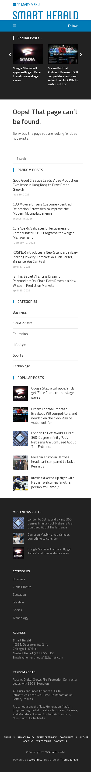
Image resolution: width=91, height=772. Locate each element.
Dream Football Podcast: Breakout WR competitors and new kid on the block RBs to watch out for (63, 76)
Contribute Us (68, 737)
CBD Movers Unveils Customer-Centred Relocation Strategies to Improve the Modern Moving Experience (42, 209)
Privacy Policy (26, 737)
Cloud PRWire (22, 323)
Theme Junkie (69, 759)
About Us (9, 737)
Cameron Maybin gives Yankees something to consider (49, 536)
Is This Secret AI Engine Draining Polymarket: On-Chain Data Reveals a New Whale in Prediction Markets (44, 281)
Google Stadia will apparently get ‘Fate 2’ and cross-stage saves (27, 74)
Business (20, 312)
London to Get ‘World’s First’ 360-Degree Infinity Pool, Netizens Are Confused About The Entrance (53, 440)
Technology (21, 366)
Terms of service (47, 737)
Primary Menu (28, 4)
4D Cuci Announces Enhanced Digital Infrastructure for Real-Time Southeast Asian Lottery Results (43, 695)
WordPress (35, 759)
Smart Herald (56, 752)
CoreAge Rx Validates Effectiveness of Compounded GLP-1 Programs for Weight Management (43, 233)
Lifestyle (19, 344)
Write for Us (43, 741)
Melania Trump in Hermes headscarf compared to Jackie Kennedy (53, 461)
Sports (18, 355)
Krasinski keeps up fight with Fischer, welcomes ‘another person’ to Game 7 (52, 482)
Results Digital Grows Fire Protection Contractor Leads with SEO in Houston (45, 681)
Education (20, 333)
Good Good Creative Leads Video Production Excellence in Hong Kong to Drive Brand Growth (45, 185)
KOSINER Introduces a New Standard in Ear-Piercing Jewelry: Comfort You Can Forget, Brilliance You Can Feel (45, 257)
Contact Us (60, 741)
